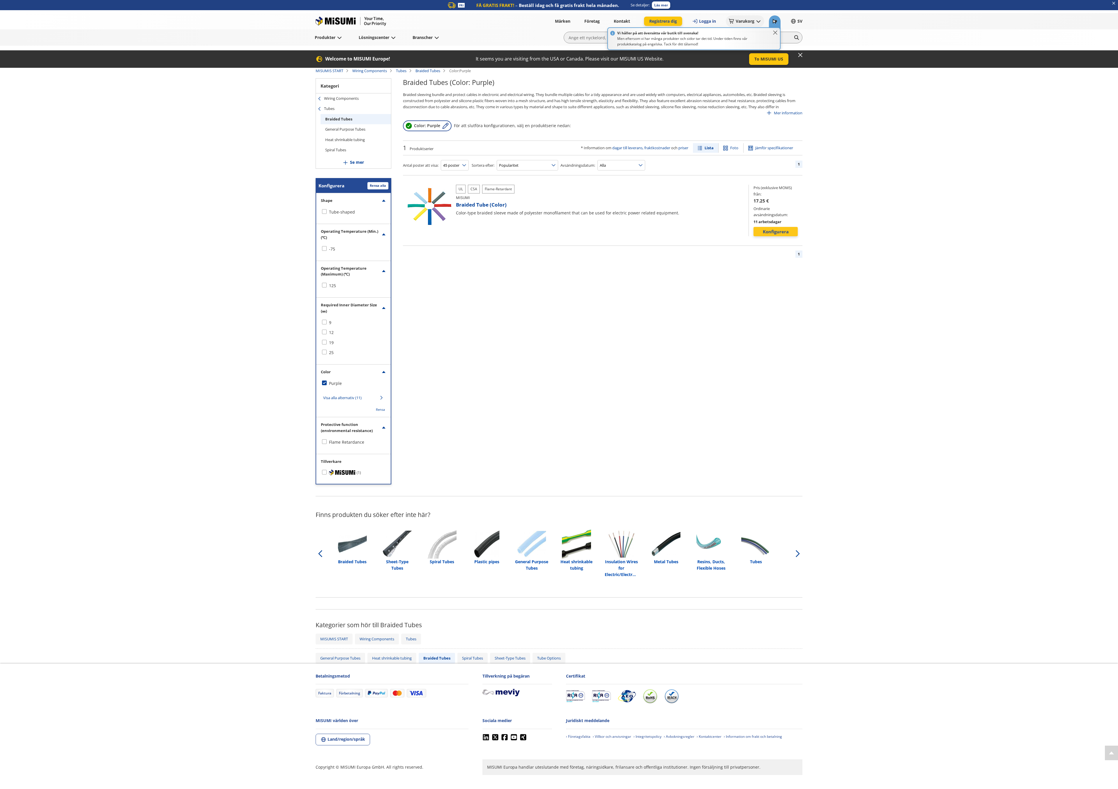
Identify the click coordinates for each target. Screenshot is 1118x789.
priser (683, 147)
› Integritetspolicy (647, 736)
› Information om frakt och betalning (753, 736)
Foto (734, 147)
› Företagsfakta (578, 736)
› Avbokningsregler (679, 736)
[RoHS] (650, 696)
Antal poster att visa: (420, 165)
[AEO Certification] (627, 696)
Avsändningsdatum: (577, 165)
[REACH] (671, 696)
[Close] (775, 32)
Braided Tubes (427, 70)
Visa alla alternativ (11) (342, 397)
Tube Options (549, 658)
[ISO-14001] (601, 696)
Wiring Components (369, 70)
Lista (709, 147)
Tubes (401, 70)
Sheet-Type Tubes (510, 658)
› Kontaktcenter (709, 736)
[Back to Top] (1111, 753)
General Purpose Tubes (345, 129)
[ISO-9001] (575, 696)
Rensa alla (378, 185)
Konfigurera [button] (776, 231)
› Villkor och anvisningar (612, 736)
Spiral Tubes (335, 149)
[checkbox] (353, 212)
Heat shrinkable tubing (345, 139)
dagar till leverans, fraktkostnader (641, 147)
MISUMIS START (329, 70)
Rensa (380, 409)
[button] (661, 5)
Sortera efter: (483, 165)
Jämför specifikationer (774, 147)
